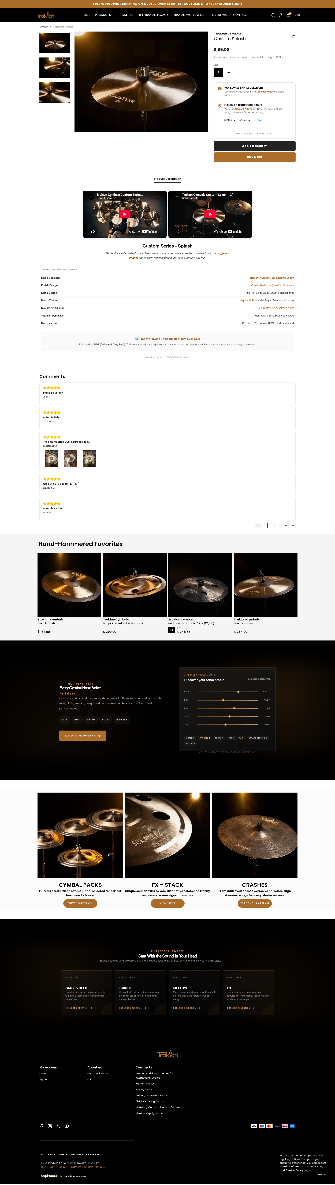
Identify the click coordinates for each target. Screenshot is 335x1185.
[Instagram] (50, 1126)
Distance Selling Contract (151, 1101)
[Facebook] (41, 1126)
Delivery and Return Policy (151, 1095)
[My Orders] (280, 15)
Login (42, 1073)
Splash (43, 26)
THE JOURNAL (218, 15)
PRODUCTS (103, 15)
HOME (86, 15)
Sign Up (43, 1079)
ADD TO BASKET (254, 146)
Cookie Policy (294, 1170)
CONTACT (240, 15)
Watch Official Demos (178, 356)
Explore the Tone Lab (80, 735)
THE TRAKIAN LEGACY (153, 15)
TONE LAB (126, 15)
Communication (97, 1073)
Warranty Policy (154, 356)
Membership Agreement (150, 1113)
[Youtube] (67, 1126)
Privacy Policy (144, 1089)
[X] (58, 1126)
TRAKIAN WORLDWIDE (188, 15)
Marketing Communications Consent (158, 1107)
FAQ (89, 1079)
